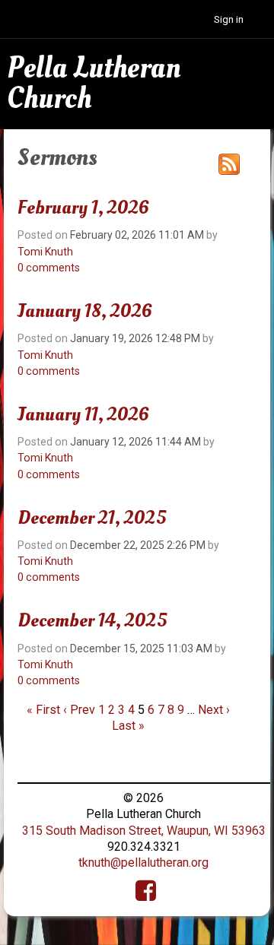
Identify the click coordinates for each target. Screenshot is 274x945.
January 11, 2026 (83, 414)
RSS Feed (229, 164)
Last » (128, 725)
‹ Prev (79, 709)
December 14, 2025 (92, 620)
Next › (214, 709)
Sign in (229, 19)
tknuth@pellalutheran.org (143, 862)
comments (49, 268)
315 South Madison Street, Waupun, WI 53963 (144, 830)
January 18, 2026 (85, 311)
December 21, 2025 (92, 517)
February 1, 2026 (83, 207)
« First (43, 709)
